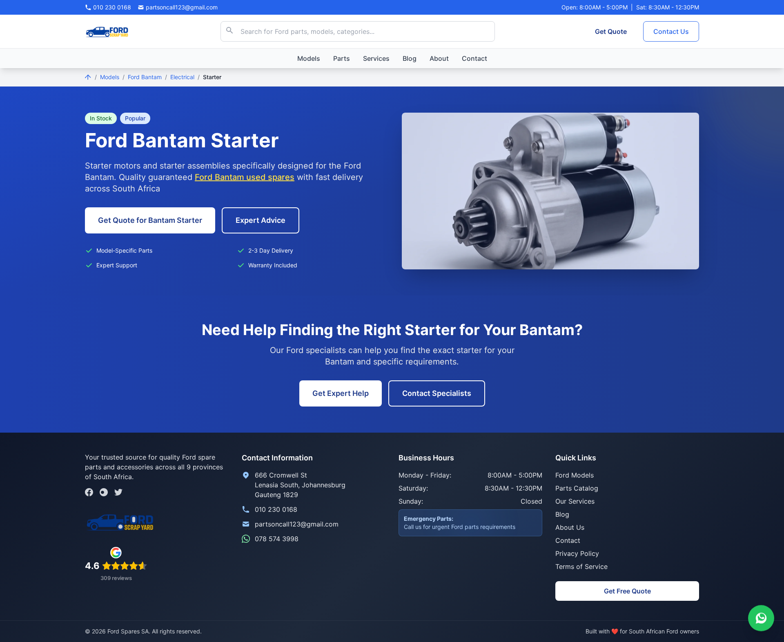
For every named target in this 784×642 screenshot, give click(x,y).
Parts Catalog (576, 488)
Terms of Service (581, 566)
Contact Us (671, 31)
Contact (474, 58)
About (439, 58)
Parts (341, 58)
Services (376, 58)
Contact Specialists (436, 393)
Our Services (575, 501)
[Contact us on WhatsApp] (761, 618)
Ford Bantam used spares (244, 177)
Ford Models (574, 475)
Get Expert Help (340, 393)
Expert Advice (260, 220)
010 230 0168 (276, 509)
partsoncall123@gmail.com (297, 524)
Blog (409, 58)
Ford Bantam (145, 76)
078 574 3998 (276, 539)
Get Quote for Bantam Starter (150, 220)
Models (308, 58)
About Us (569, 527)
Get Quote (611, 31)
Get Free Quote (627, 591)
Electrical (182, 76)
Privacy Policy (577, 553)
